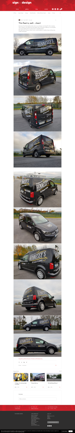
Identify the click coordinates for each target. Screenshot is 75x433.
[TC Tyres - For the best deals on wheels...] (21, 377)
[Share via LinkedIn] (24, 362)
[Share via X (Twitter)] (21, 362)
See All (60, 371)
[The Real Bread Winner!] (54, 377)
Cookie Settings (64, 431)
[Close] (73, 431)
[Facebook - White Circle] (53, 9)
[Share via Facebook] (19, 362)
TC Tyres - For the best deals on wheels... (20, 384)
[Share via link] (26, 362)
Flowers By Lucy (34, 383)
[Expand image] (37, 47)
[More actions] (55, 20)
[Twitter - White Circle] (55, 9)
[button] (61, 9)
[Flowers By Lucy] (37, 377)
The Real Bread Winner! (53, 383)
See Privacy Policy (21, 431)
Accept (70, 431)
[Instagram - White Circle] (58, 9)
